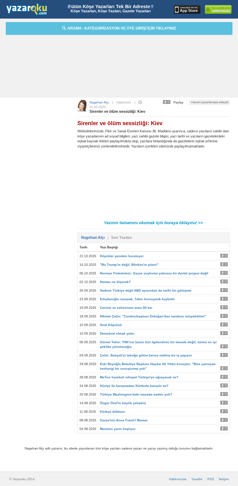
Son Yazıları (121, 238)
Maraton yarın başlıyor (118, 429)
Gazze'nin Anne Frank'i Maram (123, 420)
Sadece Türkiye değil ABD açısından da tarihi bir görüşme (145, 290)
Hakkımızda (177, 479)
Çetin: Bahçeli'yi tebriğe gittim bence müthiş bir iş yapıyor (146, 355)
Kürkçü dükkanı (112, 411)
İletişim (224, 479)
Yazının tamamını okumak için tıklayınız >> (153, 222)
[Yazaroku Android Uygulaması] (218, 9)
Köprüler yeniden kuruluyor (122, 256)
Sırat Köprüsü (111, 325)
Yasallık (196, 479)
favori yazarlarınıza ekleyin (210, 102)
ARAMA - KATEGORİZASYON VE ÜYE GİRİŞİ (121, 28)
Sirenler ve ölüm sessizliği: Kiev (117, 111)
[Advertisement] (119, 67)
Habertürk (123, 102)
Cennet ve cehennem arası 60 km (126, 308)
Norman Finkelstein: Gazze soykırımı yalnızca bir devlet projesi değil (154, 273)
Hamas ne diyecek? (115, 282)
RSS (210, 479)
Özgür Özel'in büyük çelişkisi (123, 403)
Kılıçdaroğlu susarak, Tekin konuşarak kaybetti (137, 299)
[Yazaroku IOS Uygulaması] (187, 9)
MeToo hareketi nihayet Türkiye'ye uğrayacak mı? (139, 377)
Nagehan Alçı (99, 102)
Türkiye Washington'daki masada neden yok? (136, 394)
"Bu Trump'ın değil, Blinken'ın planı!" (129, 264)
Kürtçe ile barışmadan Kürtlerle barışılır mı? (134, 386)
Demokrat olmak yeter (117, 333)
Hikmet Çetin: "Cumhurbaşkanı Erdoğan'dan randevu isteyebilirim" (153, 316)
